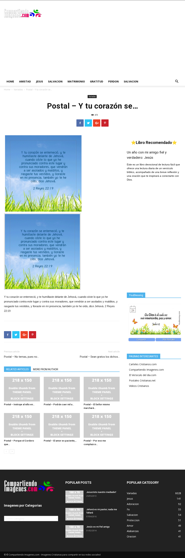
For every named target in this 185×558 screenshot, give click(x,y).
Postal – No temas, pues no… (21, 356)
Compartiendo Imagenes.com (146, 369)
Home (10, 81)
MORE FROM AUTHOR (45, 369)
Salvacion (55, 81)
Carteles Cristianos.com (143, 364)
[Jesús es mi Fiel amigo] (74, 531)
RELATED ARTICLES (17, 369)
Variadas (18, 89)
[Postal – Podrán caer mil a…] (62, 389)
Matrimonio (76, 81)
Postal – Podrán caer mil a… (59, 404)
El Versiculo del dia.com (142, 375)
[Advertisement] (92, 50)
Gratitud (96, 81)
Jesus (39, 81)
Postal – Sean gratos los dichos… (100, 356)
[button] (176, 82)
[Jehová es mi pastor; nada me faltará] (74, 514)
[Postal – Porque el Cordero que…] (22, 425)
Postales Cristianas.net (142, 380)
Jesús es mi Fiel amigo (98, 527)
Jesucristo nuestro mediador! (101, 492)
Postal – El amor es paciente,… (60, 440)
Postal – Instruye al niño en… (19, 404)
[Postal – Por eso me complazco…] (102, 425)
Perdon (113, 81)
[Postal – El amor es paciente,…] (62, 425)
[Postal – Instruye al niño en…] (22, 389)
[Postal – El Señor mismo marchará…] (102, 389)
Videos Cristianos (139, 386)
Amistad (25, 81)
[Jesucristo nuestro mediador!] (74, 497)
